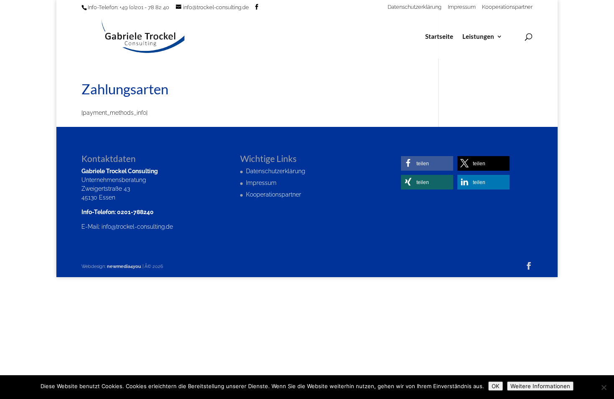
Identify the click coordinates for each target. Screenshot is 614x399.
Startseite (439, 36)
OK (496, 386)
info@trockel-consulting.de (137, 226)
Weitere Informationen (540, 386)
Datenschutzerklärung (414, 7)
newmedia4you (124, 266)
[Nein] (603, 387)
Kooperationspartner (507, 7)
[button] (427, 163)
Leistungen (478, 36)
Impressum (462, 7)
